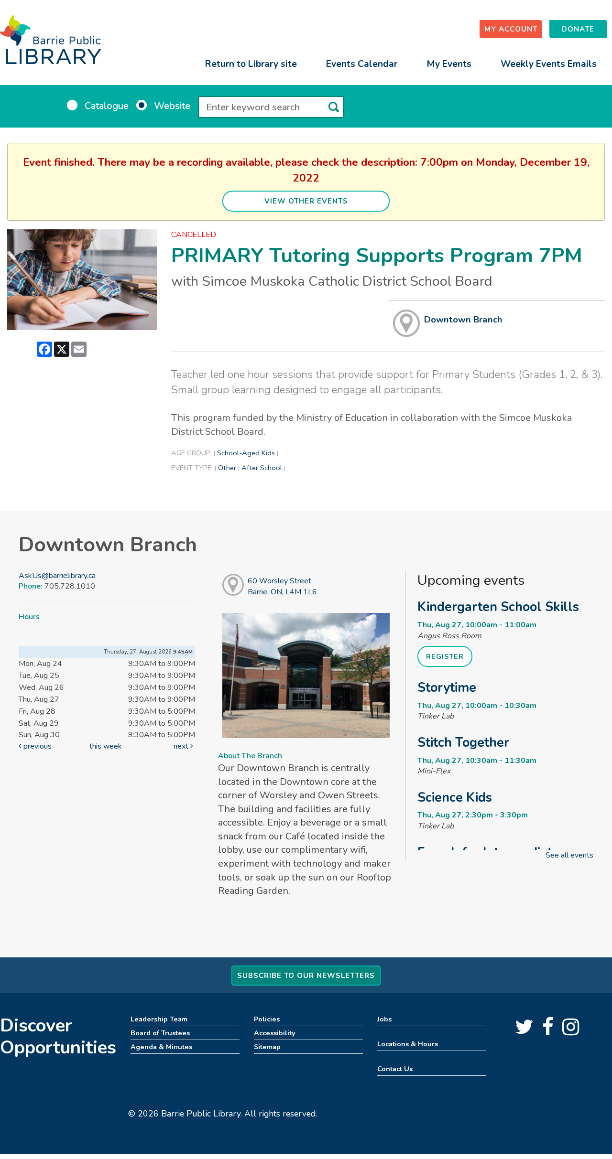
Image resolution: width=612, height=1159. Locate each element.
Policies (267, 1019)
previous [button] (37, 746)
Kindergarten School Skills (498, 606)
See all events (569, 855)
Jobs (384, 1019)
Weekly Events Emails (549, 64)
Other (227, 467)
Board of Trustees (160, 1033)
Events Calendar (361, 64)
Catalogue (107, 105)
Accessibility (274, 1033)
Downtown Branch (463, 319)
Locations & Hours (407, 1044)
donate (578, 29)
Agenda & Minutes (161, 1047)
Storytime (446, 687)
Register (445, 656)
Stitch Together (463, 742)
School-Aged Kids (246, 453)
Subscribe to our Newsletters (306, 975)
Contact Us (395, 1068)
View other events (306, 201)
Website (172, 105)
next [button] (182, 746)
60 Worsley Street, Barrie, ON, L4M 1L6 (282, 586)
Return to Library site (251, 64)
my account (510, 29)
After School (261, 467)
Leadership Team (159, 1019)
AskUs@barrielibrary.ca (57, 575)
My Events (448, 64)
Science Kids (454, 797)
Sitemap (267, 1047)
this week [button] (105, 746)
